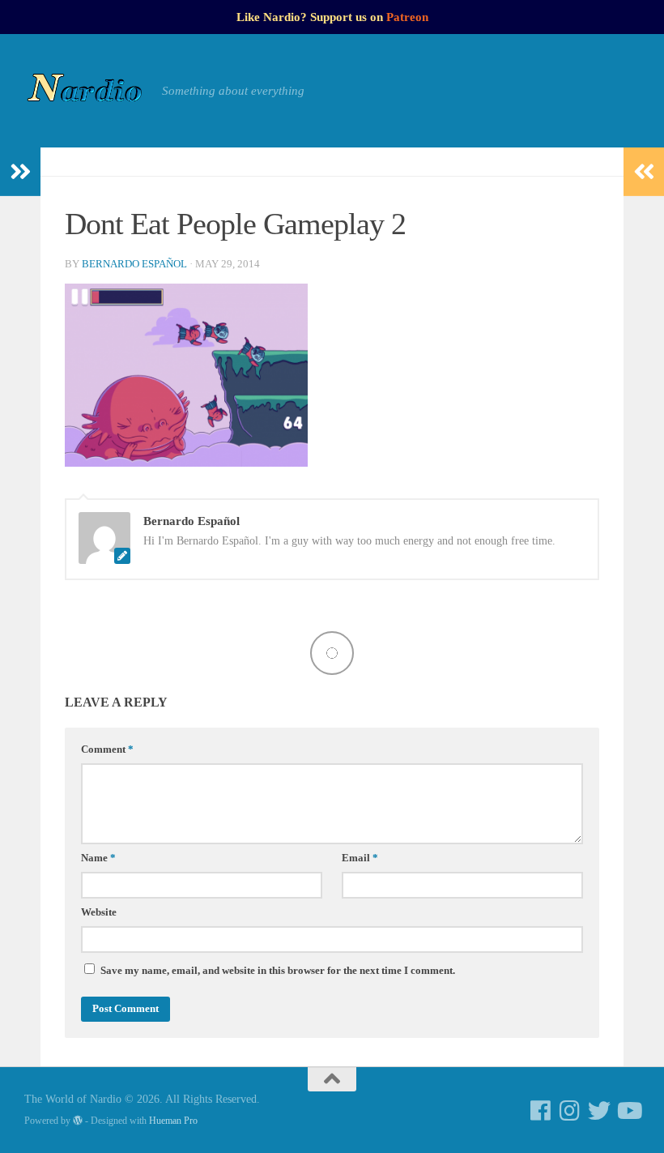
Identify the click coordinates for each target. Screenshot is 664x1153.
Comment (107, 749)
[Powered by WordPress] (78, 1120)
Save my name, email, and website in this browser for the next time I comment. (277, 970)
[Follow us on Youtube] (628, 1111)
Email (360, 858)
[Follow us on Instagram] (570, 1111)
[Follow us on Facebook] (541, 1111)
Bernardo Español (134, 264)
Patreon (407, 17)
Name (98, 858)
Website (99, 912)
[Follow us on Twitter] (599, 1111)
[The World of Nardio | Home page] (85, 90)
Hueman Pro (173, 1120)
